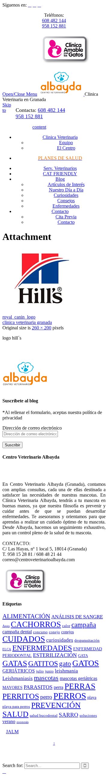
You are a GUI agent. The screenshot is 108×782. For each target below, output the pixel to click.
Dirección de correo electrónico (32, 427)
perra (58, 687)
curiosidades (59, 640)
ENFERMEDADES (42, 648)
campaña (83, 625)
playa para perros (16, 707)
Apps (6, 626)
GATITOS (43, 663)
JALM (12, 731)
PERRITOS (20, 696)
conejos (67, 631)
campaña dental (17, 631)
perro (46, 697)
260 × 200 (41, 327)
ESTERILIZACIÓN (55, 655)
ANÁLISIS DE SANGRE (77, 617)
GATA (83, 656)
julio (40, 671)
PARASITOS (38, 687)
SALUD (15, 714)
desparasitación (87, 640)
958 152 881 (54, 25)
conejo (54, 632)
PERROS (69, 696)
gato (65, 663)
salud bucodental (44, 715)
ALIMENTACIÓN (26, 616)
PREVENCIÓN (56, 705)
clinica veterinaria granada (27, 322)
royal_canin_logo (18, 317)
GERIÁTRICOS (18, 670)
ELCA (6, 649)
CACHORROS (36, 624)
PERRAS (79, 686)
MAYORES (12, 687)
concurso (40, 632)
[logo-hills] (41, 306)
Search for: (12, 765)
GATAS (14, 663)
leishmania (66, 671)
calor (66, 626)
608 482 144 (54, 20)
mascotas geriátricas (78, 678)
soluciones (88, 715)
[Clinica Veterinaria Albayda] (61, 94)
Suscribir (12, 445)
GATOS (85, 663)
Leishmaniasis (17, 678)
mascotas (46, 677)
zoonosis (22, 722)
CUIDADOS (23, 639)
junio (49, 671)
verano (8, 721)
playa (91, 697)
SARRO (68, 715)
